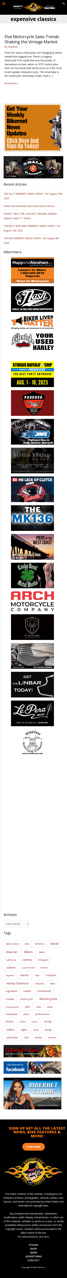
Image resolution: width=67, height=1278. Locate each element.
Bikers (28, 952)
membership (44, 991)
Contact (33, 1260)
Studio (33, 1244)
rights (24, 1029)
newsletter (12, 1014)
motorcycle (26, 999)
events (24, 975)
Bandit (55, 944)
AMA (27, 943)
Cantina (27, 960)
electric (44, 967)
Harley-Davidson (17, 983)
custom (10, 967)
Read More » (12, 83)
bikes (42, 952)
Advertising (33, 1256)
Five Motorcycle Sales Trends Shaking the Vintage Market (32, 39)
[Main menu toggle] (4, 4)
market (27, 991)
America (39, 943)
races (34, 1021)
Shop (36, 1029)
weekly (38, 1037)
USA (26, 1037)
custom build (28, 967)
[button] (63, 4)
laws (52, 983)
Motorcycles (48, 999)
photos (10, 1021)
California (11, 959)
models (10, 999)
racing (48, 1021)
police (23, 1021)
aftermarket (12, 943)
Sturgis (48, 1029)
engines (10, 975)
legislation (11, 991)
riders (10, 1029)
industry (39, 983)
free (37, 975)
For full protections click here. (33, 1236)
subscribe (12, 1037)
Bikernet (11, 952)
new (38, 1007)
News (33, 1252)
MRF (27, 1007)
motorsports (12, 1007)
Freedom (51, 975)
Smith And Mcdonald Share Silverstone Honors (29, 206)
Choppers (43, 959)
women (52, 1037)
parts (26, 1014)
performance (42, 1014)
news (50, 1007)
